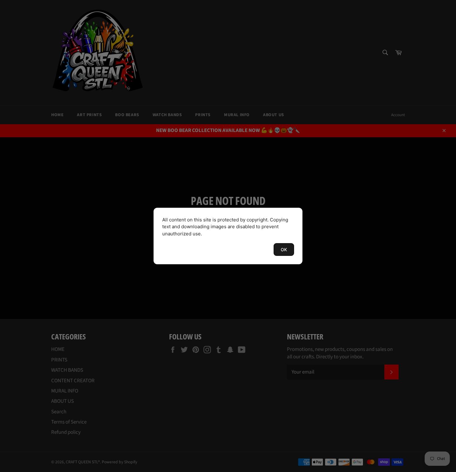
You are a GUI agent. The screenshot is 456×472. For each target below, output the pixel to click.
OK (284, 249)
